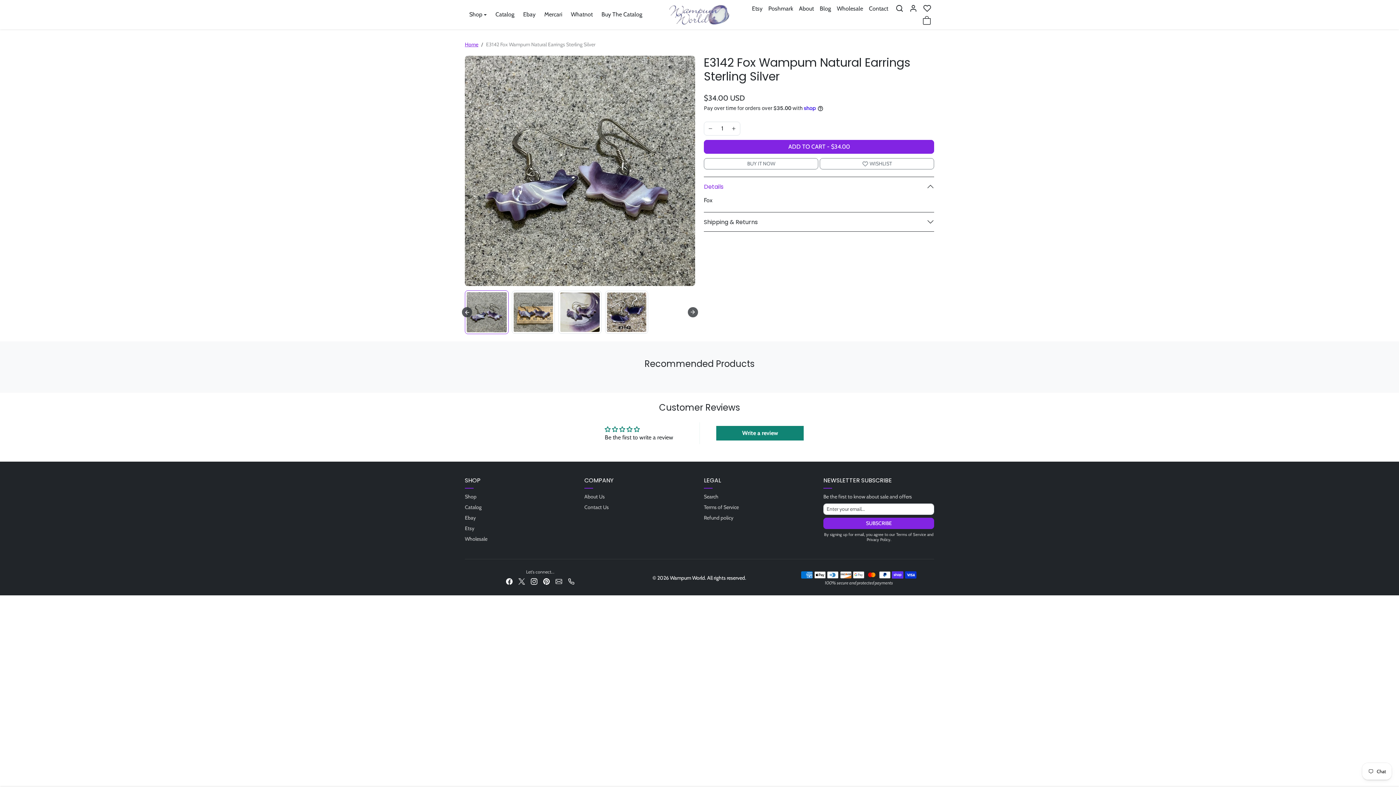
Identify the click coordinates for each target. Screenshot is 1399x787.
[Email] (559, 581)
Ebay (529, 14)
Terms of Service (721, 507)
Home (471, 44)
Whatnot (582, 14)
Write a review (760, 433)
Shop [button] (475, 14)
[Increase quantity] (733, 129)
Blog (825, 8)
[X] (522, 581)
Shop (471, 496)
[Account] (913, 8)
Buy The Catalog (621, 14)
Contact (878, 8)
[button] (899, 8)
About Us (594, 496)
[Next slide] (693, 312)
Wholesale (850, 8)
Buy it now (761, 163)
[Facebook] (509, 581)
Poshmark (780, 8)
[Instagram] (534, 581)
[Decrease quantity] (710, 129)
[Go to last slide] (467, 312)
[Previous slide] (467, 381)
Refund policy (718, 517)
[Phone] (571, 581)
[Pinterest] (546, 581)
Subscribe (879, 523)
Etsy (757, 8)
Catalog (504, 14)
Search (711, 496)
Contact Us (596, 507)
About (806, 8)
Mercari (553, 14)
